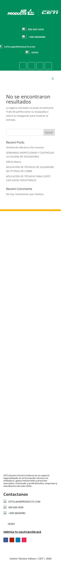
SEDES (11, 523)
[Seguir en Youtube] (31, 65)
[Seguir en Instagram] (48, 65)
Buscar (49, 132)
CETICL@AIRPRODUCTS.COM (23, 501)
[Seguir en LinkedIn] (39, 65)
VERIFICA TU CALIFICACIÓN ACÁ (22, 532)
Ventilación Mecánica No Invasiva (25, 147)
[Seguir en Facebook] (22, 65)
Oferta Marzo (13, 161)
